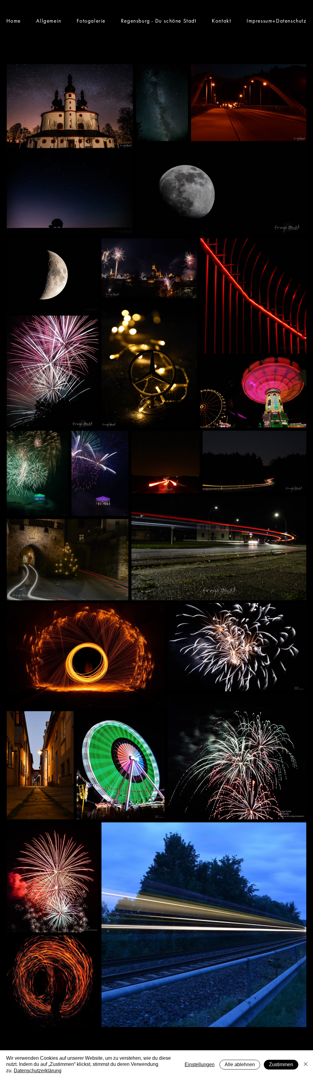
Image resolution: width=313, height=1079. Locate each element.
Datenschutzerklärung (37, 1070)
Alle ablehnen (240, 1064)
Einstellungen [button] (200, 1064)
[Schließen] (305, 1064)
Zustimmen (281, 1064)
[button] (91, 21)
